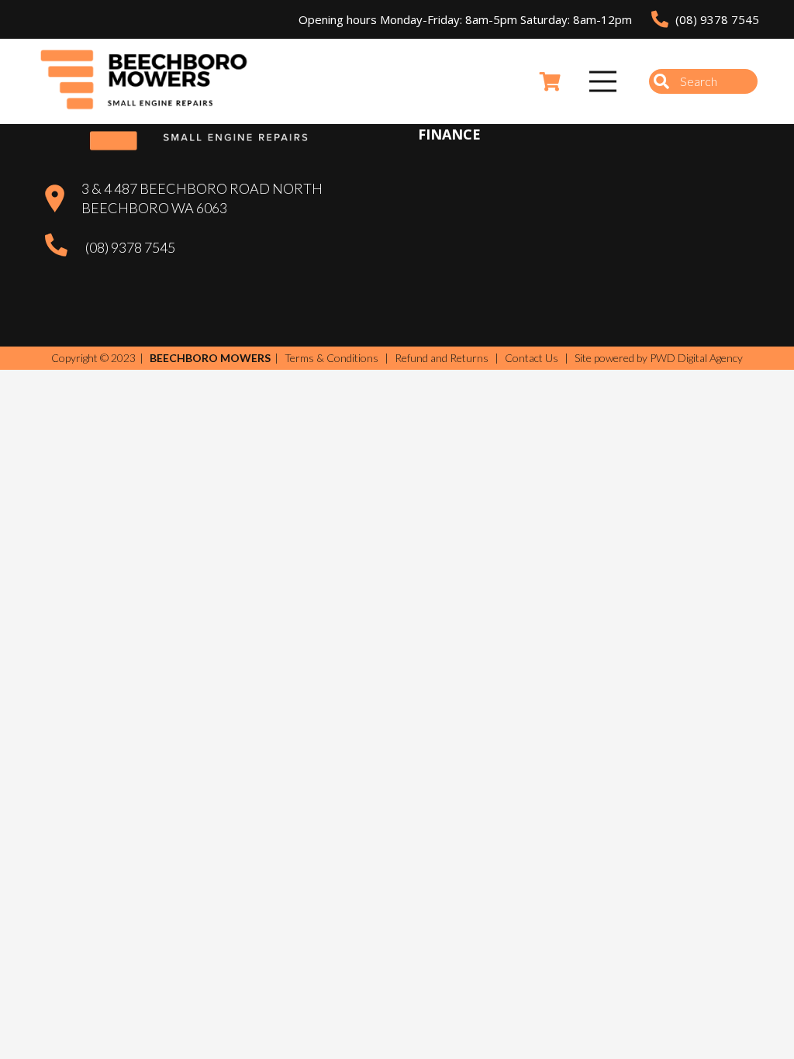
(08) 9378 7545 (130, 247)
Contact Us (531, 357)
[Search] (661, 81)
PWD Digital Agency (696, 358)
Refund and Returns (441, 357)
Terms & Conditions (331, 357)
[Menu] (603, 81)
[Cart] (550, 81)
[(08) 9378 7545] (64, 247)
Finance (449, 134)
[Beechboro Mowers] (144, 81)
